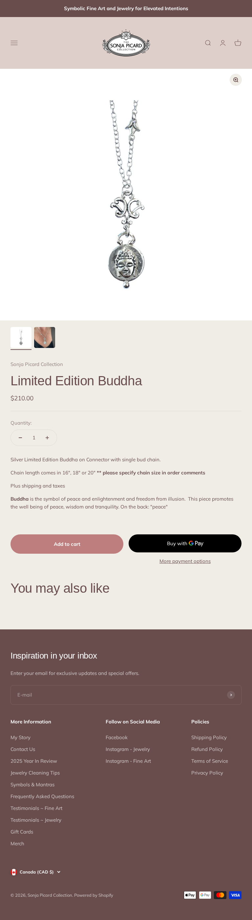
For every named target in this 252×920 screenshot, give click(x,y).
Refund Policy (207, 749)
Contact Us (22, 749)
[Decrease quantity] (20, 438)
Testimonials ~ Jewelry (35, 820)
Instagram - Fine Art (128, 761)
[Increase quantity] (47, 438)
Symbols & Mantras (32, 784)
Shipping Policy (209, 737)
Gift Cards (21, 832)
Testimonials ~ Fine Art (36, 808)
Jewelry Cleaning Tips (35, 773)
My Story (20, 737)
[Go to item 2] (44, 338)
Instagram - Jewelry (128, 749)
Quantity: (21, 423)
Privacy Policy (207, 773)
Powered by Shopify (93, 895)
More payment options (185, 561)
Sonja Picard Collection (36, 364)
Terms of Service (209, 761)
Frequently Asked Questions (42, 796)
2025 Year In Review (33, 761)
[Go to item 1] (21, 338)
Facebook (117, 737)
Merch (17, 843)
